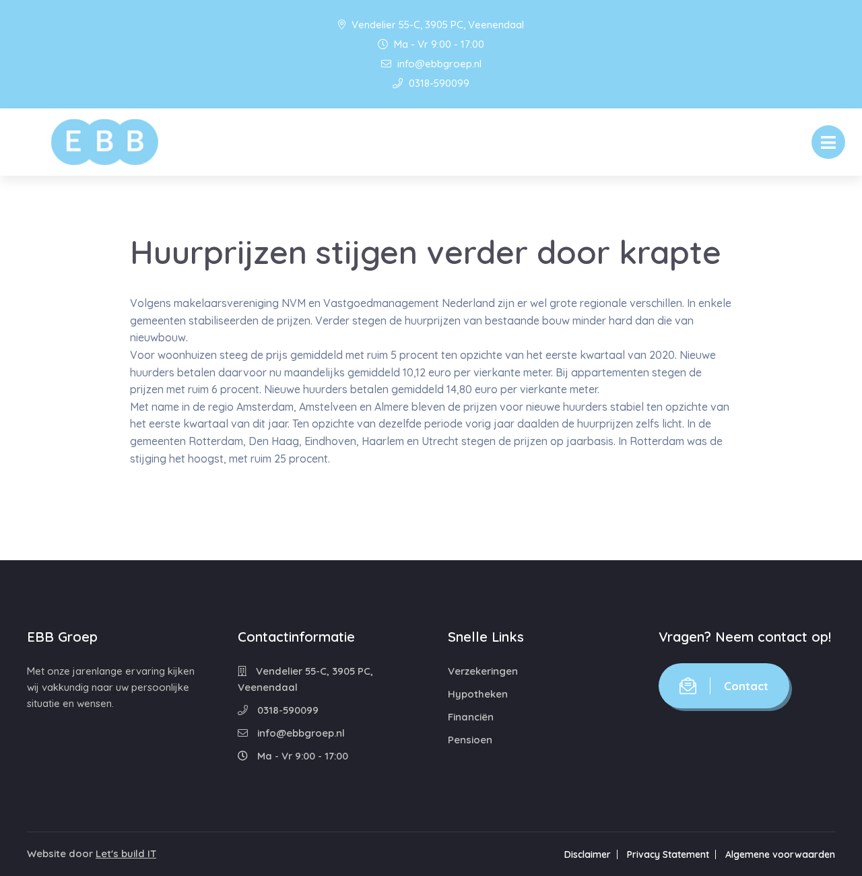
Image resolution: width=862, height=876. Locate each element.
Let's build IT (126, 853)
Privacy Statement (668, 854)
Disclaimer (587, 854)
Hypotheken (478, 693)
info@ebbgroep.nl (438, 63)
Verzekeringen (483, 671)
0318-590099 (437, 83)
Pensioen (470, 739)
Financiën (471, 716)
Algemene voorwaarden (780, 854)
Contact (746, 686)
